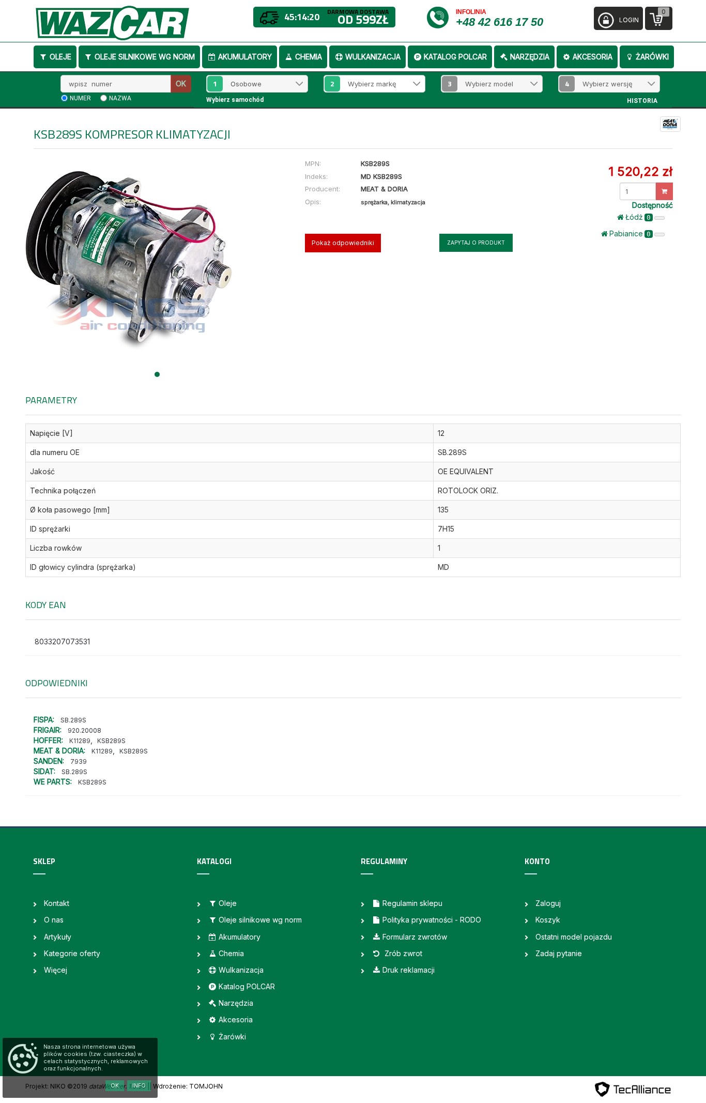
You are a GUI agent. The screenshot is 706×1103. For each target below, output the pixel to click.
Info (139, 1085)
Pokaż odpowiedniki (343, 243)
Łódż (638, 217)
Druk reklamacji (408, 969)
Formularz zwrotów (414, 936)
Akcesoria (592, 56)
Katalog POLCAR (455, 56)
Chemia (308, 56)
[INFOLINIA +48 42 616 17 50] (440, 16)
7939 (78, 761)
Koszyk (547, 919)
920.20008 (84, 730)
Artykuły (57, 936)
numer (80, 98)
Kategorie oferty (72, 953)
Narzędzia (529, 56)
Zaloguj (548, 903)
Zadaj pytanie (558, 953)
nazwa (120, 98)
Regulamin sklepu (412, 903)
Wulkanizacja (373, 56)
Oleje (60, 56)
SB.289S (73, 720)
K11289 (79, 741)
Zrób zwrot (402, 953)
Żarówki (652, 56)
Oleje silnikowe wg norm (145, 56)
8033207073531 (62, 641)
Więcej (55, 969)
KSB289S (111, 741)
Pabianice (630, 233)
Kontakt (56, 903)
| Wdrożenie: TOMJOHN (186, 1086)
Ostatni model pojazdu (573, 936)
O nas (54, 919)
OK (181, 83)
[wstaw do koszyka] (664, 191)
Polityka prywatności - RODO (431, 919)
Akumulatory (245, 56)
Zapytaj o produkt (476, 242)
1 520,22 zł (640, 171)
